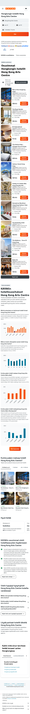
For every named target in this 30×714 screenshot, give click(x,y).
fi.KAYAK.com (7, 683)
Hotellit (13, 683)
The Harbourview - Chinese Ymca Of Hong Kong (19, 145)
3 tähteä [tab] (15, 467)
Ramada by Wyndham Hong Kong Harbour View (19, 204)
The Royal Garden (17, 109)
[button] (2, 8)
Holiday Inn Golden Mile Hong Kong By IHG (19, 184)
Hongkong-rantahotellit (10, 669)
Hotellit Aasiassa (20, 683)
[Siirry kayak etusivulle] (10, 9)
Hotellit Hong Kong (8, 685)
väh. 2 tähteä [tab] (24, 467)
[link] (15, 449)
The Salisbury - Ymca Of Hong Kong (19, 241)
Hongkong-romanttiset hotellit (12, 667)
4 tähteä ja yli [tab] (6, 467)
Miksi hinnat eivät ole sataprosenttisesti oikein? (13, 709)
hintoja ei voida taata (11, 698)
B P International (17, 127)
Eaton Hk (15, 260)
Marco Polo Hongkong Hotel (18, 90)
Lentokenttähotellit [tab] (18, 656)
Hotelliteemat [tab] (7, 656)
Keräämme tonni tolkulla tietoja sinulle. (13, 706)
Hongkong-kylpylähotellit (10, 671)
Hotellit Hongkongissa (19, 685)
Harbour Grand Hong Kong (18, 165)
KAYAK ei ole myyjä (7, 703)
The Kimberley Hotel (18, 222)
